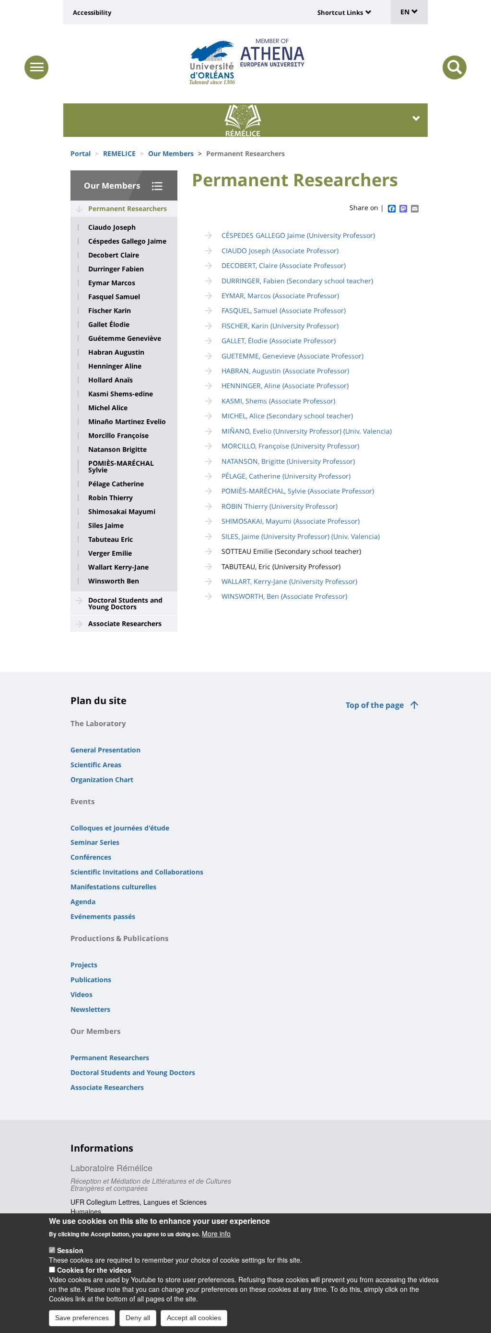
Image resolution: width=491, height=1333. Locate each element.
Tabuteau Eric (110, 539)
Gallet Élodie (108, 324)
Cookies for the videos (94, 1270)
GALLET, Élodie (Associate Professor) (279, 340)
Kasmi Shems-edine (120, 394)
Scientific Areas (95, 764)
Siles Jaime (106, 525)
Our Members (171, 153)
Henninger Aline (114, 366)
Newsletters (90, 1009)
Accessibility (92, 12)
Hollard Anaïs (110, 380)
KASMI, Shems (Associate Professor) (278, 400)
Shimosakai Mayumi (121, 511)
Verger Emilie (110, 553)
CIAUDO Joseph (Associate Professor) (280, 250)
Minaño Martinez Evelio (127, 421)
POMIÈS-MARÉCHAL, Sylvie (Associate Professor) (298, 490)
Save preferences (82, 1318)
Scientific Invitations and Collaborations (136, 871)
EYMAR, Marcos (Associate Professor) (280, 295)
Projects (83, 964)
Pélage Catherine (116, 484)
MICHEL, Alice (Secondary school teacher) (287, 415)
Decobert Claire (113, 255)
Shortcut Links (340, 12)
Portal (80, 153)
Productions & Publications (119, 938)
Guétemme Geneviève (124, 338)
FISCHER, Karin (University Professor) (280, 325)
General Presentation (105, 749)
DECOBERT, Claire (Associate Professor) (284, 265)
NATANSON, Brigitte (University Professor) (288, 461)
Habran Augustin (116, 352)
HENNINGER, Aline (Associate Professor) (285, 385)
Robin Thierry (110, 497)
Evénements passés (102, 916)
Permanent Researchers (127, 208)
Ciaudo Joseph (112, 227)
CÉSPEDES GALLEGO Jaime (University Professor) (298, 235)
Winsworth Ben (113, 581)
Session (70, 1250)
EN (405, 11)
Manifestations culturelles (113, 886)
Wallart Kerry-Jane (118, 567)
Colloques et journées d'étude (119, 827)
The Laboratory (98, 723)
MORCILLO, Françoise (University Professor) (290, 445)
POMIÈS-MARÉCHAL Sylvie (121, 466)
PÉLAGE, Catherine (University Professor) (286, 476)
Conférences (90, 857)
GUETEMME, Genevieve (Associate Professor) (292, 355)
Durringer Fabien (116, 269)
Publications (90, 979)
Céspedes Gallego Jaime (127, 241)
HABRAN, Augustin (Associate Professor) (285, 370)
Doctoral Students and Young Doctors (125, 603)
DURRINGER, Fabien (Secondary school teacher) (297, 280)
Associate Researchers (125, 623)
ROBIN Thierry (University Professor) (280, 506)
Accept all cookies (194, 1318)
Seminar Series (94, 842)
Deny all (138, 1318)
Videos (81, 994)
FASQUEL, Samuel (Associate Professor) (284, 310)
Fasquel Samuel (114, 296)
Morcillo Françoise (118, 435)
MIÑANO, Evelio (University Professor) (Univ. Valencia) (307, 431)
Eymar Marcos (111, 283)
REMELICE (119, 153)
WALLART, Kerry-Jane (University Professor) (289, 581)
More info (216, 1233)
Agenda (82, 901)
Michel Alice (108, 407)
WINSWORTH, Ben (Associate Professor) (284, 596)
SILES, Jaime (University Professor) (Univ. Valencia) (301, 536)
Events (82, 801)
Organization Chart (101, 779)
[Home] (212, 60)
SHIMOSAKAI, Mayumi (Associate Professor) (291, 521)
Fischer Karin (109, 310)
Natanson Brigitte (117, 449)
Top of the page (375, 705)
